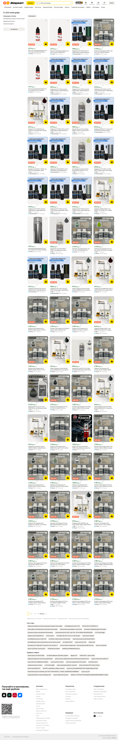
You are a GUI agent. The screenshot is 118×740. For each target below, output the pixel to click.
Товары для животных (42, 723)
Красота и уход (40, 708)
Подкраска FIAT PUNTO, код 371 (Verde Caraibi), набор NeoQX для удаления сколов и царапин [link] (80, 51)
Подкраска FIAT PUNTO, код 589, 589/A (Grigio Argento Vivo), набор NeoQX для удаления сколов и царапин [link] (103, 169)
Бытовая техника (40, 694)
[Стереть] (70, 3)
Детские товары (40, 727)
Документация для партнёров (73, 720)
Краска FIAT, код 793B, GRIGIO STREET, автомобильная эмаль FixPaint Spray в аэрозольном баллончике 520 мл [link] (58, 249)
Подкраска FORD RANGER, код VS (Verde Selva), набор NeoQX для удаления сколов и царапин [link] (59, 169)
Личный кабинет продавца (72, 715)
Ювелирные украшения (42, 730)
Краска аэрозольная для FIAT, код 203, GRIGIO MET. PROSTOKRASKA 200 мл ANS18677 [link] (37, 249)
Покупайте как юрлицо (71, 694)
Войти (112, 3)
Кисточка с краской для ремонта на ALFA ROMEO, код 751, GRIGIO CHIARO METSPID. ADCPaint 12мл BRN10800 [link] (37, 89)
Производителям (98, 694)
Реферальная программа (100, 691)
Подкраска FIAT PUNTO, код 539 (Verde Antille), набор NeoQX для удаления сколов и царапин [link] (80, 90)
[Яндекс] (114, 737)
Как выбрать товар (70, 689)
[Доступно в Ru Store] (20, 697)
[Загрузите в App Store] (4, 697)
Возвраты (68, 698)
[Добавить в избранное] (46, 21)
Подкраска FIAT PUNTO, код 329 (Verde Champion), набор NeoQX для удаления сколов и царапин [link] (59, 90)
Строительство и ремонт (42, 725)
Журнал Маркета (69, 701)
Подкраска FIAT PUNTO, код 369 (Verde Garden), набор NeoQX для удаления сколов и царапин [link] (36, 209)
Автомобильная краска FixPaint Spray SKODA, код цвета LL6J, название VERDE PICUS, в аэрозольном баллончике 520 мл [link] (81, 169)
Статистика (7, 736)
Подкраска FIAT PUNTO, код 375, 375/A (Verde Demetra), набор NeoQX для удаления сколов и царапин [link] (103, 90)
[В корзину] (45, 44)
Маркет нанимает (98, 698)
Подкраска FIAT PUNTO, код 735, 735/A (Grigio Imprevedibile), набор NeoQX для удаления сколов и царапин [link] (59, 209)
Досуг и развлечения (41, 689)
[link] (45, 626)
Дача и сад (39, 713)
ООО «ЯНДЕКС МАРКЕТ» (109, 735)
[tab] (7, 7)
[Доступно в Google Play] (9, 697)
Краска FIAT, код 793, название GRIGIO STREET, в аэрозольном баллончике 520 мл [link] (80, 129)
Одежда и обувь (40, 701)
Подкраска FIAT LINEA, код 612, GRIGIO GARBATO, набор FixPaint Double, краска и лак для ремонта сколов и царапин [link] (36, 447)
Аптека (38, 706)
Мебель (38, 691)
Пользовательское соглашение (20, 736)
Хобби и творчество (41, 711)
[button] (32, 16)
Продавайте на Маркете (71, 718)
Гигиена (38, 696)
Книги (37, 715)
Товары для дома (40, 703)
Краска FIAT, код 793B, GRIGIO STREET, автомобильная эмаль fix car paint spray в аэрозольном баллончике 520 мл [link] (81, 447)
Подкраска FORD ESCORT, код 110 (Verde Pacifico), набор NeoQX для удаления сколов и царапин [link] (37, 289)
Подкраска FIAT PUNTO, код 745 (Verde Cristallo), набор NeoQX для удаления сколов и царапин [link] (81, 209)
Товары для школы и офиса (43, 718)
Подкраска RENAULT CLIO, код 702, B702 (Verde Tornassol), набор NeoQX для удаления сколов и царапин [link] (103, 129)
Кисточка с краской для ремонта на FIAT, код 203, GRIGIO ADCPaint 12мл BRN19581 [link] (37, 51)
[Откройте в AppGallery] (14, 697)
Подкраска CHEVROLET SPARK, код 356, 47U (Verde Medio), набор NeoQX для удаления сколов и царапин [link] (37, 169)
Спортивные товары (41, 720)
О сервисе (68, 696)
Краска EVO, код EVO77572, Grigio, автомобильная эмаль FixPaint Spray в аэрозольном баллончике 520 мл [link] (81, 369)
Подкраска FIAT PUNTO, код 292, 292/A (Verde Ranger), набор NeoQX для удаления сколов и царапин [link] (59, 289)
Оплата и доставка (70, 691)
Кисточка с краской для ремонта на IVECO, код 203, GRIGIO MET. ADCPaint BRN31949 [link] (59, 51)
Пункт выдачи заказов (99, 696)
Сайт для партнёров (70, 723)
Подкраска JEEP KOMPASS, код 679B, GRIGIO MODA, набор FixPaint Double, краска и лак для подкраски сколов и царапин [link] (81, 524)
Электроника (39, 698)
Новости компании (99, 689)
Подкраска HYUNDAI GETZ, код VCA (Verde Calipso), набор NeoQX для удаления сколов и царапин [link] (59, 129)
